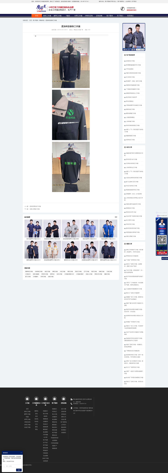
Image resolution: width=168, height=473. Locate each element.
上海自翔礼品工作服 (131, 167)
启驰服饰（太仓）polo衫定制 (134, 193)
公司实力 (63, 424)
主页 (30, 20)
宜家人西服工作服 (131, 236)
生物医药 (45, 421)
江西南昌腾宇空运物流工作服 (134, 105)
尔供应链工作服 (38, 271)
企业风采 (128, 1)
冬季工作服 (78, 16)
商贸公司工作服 (98, 274)
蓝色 (36, 413)
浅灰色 (36, 419)
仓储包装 (45, 461)
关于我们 (134, 1)
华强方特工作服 (130, 224)
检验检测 (45, 426)
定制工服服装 (36, 274)
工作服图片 (35, 276)
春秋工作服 (47, 16)
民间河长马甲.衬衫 (131, 212)
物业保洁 (54, 427)
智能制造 (45, 419)
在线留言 (63, 432)
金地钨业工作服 (130, 61)
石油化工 (45, 424)
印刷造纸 (45, 453)
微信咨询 (63, 427)
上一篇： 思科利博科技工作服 (32, 206)
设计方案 (63, 409)
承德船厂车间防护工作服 (132, 322)
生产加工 (45, 442)
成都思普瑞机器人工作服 (132, 93)
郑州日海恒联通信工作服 (132, 125)
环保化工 (54, 411)
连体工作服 (45, 458)
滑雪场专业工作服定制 (132, 256)
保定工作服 (47, 271)
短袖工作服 (50, 276)
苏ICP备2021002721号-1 (25, 465)
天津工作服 (43, 276)
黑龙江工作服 (78, 271)
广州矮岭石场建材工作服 (132, 89)
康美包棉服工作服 (131, 113)
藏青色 (36, 411)
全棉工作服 (27, 424)
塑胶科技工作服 (29, 271)
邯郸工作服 (55, 271)
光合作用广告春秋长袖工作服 (134, 216)
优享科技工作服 (130, 139)
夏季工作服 (58, 16)
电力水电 (45, 413)
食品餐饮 (45, 432)
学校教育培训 (54, 437)
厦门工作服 (28, 276)
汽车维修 (45, 434)
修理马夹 (52, 274)
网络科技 (41, 20)
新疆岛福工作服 (130, 109)
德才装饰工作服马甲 (131, 97)
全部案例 (54, 440)
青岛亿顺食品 (129, 101)
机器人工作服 (89, 274)
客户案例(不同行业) (110, 1)
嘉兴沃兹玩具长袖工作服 (132, 228)
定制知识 (63, 414)
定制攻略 (99, 16)
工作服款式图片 (80, 274)
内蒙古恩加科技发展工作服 (133, 73)
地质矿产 (54, 445)
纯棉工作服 (101, 271)
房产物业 (45, 445)
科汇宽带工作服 (130, 220)
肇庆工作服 (70, 271)
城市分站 (101, 1)
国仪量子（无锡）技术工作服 (134, 81)
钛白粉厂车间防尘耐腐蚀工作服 (134, 377)
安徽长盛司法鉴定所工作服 (133, 204)
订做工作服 (109, 271)
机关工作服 (59, 274)
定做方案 (63, 419)
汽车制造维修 (54, 443)
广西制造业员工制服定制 (132, 350)
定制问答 (63, 411)
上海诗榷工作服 (130, 121)
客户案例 (109, 16)
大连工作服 (62, 271)
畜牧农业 (54, 435)
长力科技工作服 (130, 77)
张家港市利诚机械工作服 (132, 85)
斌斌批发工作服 (130, 208)
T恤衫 (68, 16)
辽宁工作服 (86, 271)
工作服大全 (28, 274)
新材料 (45, 416)
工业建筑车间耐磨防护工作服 (134, 289)
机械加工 (45, 411)
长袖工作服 (27, 427)
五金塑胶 (45, 455)
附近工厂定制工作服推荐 (132, 293)
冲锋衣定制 (89, 16)
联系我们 (130, 16)
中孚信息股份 (129, 69)
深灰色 (36, 421)
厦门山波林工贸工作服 (132, 181)
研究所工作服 (45, 274)
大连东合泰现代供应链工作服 (134, 177)
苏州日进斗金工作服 (131, 159)
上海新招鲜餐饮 (130, 117)
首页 (36, 16)
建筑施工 (45, 429)
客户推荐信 (121, 1)
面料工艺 (63, 416)
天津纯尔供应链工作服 (132, 163)
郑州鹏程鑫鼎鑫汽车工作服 (133, 65)
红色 (36, 424)
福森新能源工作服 (131, 135)
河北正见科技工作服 (131, 185)
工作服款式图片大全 (69, 274)
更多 (116, 217)
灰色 (36, 416)
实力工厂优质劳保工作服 (132, 367)
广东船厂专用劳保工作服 (132, 260)
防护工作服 (94, 271)
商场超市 (45, 450)
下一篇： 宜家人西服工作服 (32, 209)
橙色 (36, 429)
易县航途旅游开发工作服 (132, 189)
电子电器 (45, 440)
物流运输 (45, 447)
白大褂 (45, 437)
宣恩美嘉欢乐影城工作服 (132, 232)
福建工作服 (107, 274)
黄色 (36, 426)
